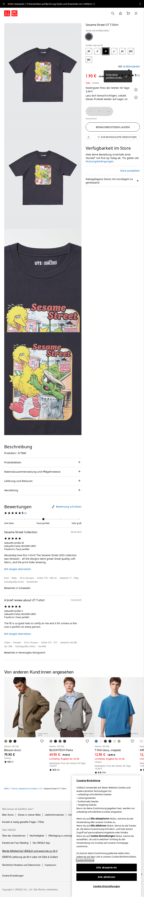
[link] (76, 4)
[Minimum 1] (90, 111)
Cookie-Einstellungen (106, 886)
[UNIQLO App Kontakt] (113, 13)
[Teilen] (88, 137)
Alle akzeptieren (106, 867)
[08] (89, 37)
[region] (106, 836)
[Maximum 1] (108, 111)
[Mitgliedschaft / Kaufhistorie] (120, 13)
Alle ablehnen (106, 877)
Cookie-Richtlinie (85, 860)
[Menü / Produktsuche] (136, 13)
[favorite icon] (42, 741)
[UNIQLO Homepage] (10, 13)
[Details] (136, 97)
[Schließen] (126, 76)
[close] (4, 4)
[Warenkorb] (128, 13)
